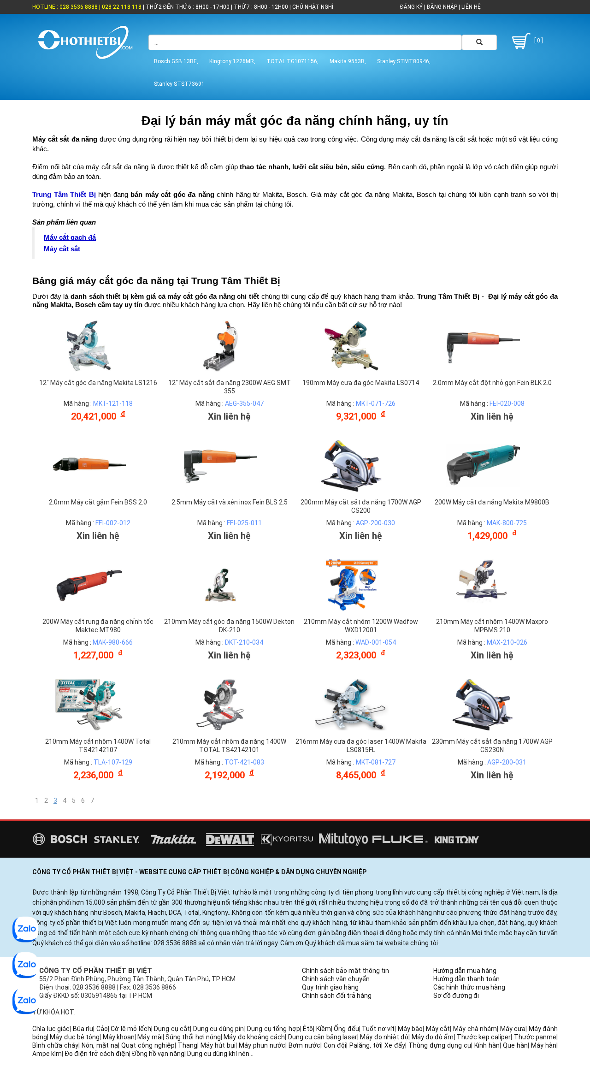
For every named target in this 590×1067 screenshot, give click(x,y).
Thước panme (535, 1037)
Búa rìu (83, 1028)
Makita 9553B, (348, 61)
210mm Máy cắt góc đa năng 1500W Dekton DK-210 (229, 626)
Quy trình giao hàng (330, 987)
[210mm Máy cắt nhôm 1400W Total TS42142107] (89, 704)
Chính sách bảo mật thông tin (345, 970)
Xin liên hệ (229, 416)
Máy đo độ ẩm (433, 1037)
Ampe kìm (47, 1053)
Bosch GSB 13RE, (176, 61)
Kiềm (323, 1028)
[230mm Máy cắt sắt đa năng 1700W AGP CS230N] (483, 704)
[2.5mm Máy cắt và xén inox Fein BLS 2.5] (220, 464)
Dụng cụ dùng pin (218, 1028)
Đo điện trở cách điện (97, 1053)
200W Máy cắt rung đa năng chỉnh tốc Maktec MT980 (97, 626)
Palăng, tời (365, 1045)
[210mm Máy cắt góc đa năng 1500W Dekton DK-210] (220, 584)
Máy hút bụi (218, 1045)
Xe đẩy (394, 1045)
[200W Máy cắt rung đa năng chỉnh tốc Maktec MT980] (89, 584)
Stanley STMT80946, (404, 61)
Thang (187, 1045)
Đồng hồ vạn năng (158, 1053)
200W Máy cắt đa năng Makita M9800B (492, 502)
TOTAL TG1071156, (292, 61)
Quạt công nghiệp (148, 1045)
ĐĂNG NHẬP (442, 7)
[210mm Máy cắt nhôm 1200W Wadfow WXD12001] (352, 584)
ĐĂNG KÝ (411, 7)
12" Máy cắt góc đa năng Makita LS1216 (98, 382)
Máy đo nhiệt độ (384, 1037)
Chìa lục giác (51, 1028)
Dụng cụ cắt (172, 1028)
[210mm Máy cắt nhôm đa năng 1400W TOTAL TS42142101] (220, 704)
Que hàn (515, 1045)
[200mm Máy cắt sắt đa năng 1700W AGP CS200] (352, 464)
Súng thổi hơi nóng (193, 1037)
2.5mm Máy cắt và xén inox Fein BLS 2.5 (229, 502)
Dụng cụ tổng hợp (273, 1028)
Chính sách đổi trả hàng (337, 995)
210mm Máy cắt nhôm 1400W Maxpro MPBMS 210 (492, 626)
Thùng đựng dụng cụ (439, 1045)
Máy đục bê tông (75, 1037)
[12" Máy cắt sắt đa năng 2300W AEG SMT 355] (220, 345)
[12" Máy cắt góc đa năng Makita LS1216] (89, 345)
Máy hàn (543, 1045)
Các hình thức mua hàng (469, 987)
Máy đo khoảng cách (254, 1037)
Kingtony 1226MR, (232, 61)
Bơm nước (304, 1045)
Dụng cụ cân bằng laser (322, 1037)
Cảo (102, 1028)
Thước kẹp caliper (484, 1037)
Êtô (308, 1028)
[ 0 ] (538, 40)
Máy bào (410, 1028)
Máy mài (149, 1037)
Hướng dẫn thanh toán (466, 979)
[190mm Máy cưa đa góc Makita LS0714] (352, 345)
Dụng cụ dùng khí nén (218, 1053)
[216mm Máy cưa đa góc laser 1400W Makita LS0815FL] (352, 704)
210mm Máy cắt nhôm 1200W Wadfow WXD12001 (361, 626)
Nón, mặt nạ (100, 1045)
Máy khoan (119, 1037)
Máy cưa (513, 1028)
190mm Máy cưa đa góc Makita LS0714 (360, 382)
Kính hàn (487, 1045)
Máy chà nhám (475, 1028)
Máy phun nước (262, 1045)
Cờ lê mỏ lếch (131, 1028)
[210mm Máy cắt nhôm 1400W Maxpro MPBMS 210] (483, 584)
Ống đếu (346, 1028)
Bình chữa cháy (55, 1045)
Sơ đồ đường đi (456, 995)
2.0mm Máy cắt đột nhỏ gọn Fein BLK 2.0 (492, 382)
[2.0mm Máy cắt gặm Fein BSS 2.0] (89, 464)
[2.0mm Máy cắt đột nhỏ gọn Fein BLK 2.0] (483, 345)
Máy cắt (438, 1028)
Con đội (335, 1045)
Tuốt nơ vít (378, 1028)
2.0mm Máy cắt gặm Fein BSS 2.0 (98, 502)
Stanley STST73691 (179, 84)
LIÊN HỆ (470, 7)
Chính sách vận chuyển (336, 979)
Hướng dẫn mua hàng (464, 970)
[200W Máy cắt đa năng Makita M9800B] (483, 464)
